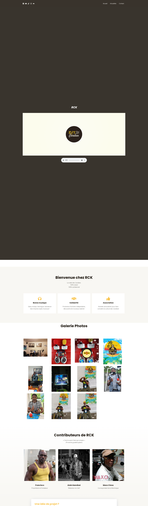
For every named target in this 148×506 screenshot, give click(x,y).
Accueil (105, 3)
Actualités (113, 3)
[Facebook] (23, 3)
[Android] (33, 3)
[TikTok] (28, 3)
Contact (121, 3)
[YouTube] (26, 3)
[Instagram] (31, 3)
